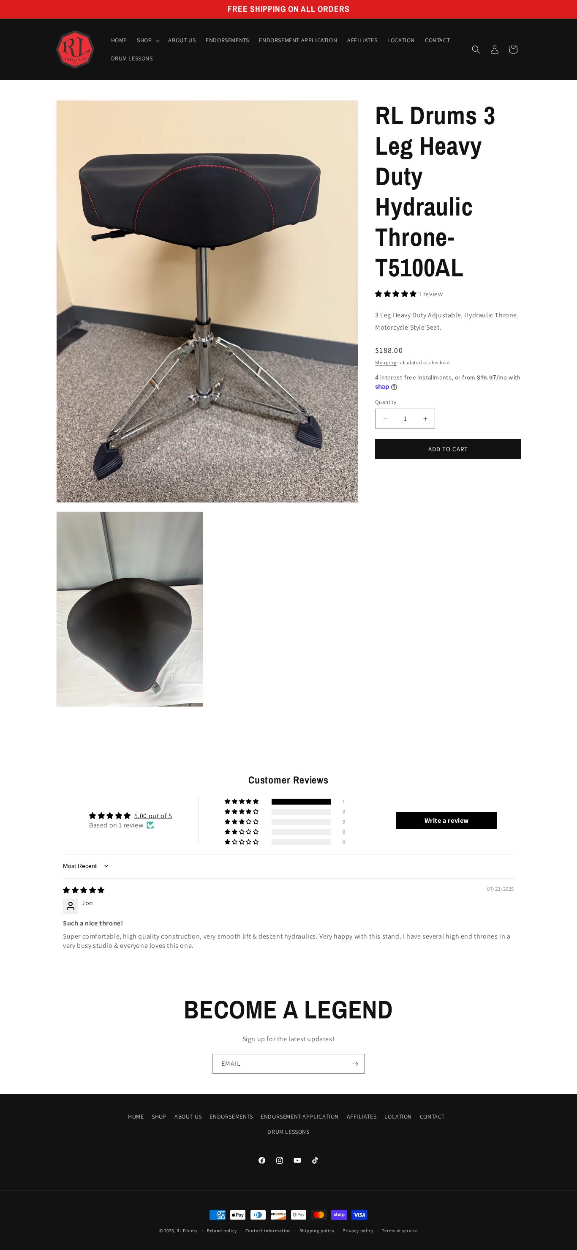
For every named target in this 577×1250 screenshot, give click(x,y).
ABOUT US (188, 1116)
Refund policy (222, 1231)
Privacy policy (358, 1231)
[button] (147, 40)
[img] (84, 889)
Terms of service (399, 1231)
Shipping (386, 362)
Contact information (268, 1231)
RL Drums (187, 1231)
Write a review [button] (447, 820)
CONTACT (432, 1116)
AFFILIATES (362, 1116)
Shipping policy (317, 1231)
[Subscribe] (355, 1064)
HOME (136, 1116)
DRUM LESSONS (288, 1131)
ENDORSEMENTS (231, 1116)
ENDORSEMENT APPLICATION (300, 1116)
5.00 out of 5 (153, 815)
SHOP (159, 1116)
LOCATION (398, 1116)
